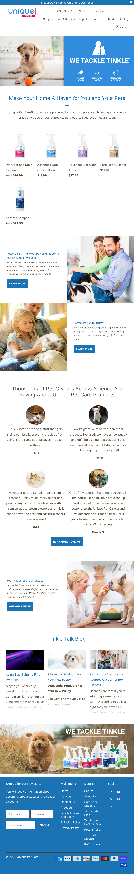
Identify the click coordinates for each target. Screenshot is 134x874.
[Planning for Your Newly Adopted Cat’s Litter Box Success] (109, 661)
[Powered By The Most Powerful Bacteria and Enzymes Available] (100, 269)
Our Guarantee (20, 606)
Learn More (17, 283)
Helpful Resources (90, 19)
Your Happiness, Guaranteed (25, 580)
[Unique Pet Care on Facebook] (111, 791)
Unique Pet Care (28, 857)
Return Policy (92, 829)
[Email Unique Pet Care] (111, 806)
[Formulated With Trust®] (33, 337)
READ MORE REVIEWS (67, 541)
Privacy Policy (70, 828)
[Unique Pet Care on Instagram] (118, 799)
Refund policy (93, 844)
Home (65, 791)
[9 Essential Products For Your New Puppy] (67, 661)
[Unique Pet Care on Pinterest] (111, 799)
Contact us (68, 802)
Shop (47, 19)
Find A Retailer (65, 19)
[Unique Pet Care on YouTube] (118, 791)
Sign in (83, 11)
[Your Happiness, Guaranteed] (100, 594)
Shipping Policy (71, 822)
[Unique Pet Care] (22, 12)
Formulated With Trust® (89, 323)
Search (88, 791)
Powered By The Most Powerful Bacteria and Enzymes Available (33, 255)
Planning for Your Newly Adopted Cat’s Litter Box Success (107, 680)
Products (67, 807)
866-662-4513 (67, 11)
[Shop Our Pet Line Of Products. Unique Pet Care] (67, 61)
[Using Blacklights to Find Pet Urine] (25, 661)
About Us (90, 796)
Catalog (66, 796)
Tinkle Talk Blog (118, 19)
